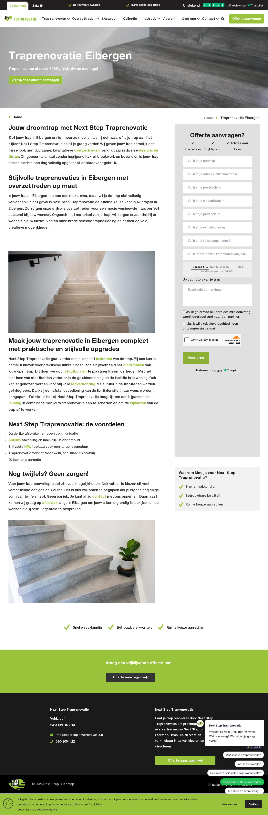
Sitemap (67, 784)
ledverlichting (83, 384)
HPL (27, 447)
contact (99, 496)
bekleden (104, 359)
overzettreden (87, 150)
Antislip (14, 440)
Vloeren (169, 18)
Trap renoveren (54, 18)
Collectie (130, 18)
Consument (17, 6)
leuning (14, 403)
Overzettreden (84, 18)
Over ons (189, 18)
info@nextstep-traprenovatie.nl (80, 735)
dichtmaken (133, 365)
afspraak (49, 503)
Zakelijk (37, 6)
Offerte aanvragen (246, 18)
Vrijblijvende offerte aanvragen (35, 79)
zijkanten (138, 403)
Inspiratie (149, 18)
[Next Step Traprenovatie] (21, 19)
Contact (208, 18)
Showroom (110, 18)
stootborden (76, 371)
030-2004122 (65, 741)
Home (17, 117)
